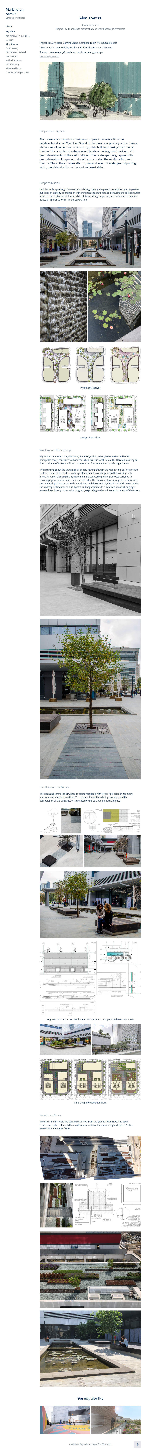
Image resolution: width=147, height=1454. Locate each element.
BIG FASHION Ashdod (16, 52)
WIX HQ (9, 40)
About (9, 26)
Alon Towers (12, 44)
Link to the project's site (49, 56)
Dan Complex (12, 56)
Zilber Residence (13, 68)
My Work (10, 31)
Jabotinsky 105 (12, 64)
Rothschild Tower (14, 60)
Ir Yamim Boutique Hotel (17, 72)
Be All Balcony (12, 48)
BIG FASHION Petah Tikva (18, 36)
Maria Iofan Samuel (15, 11)
